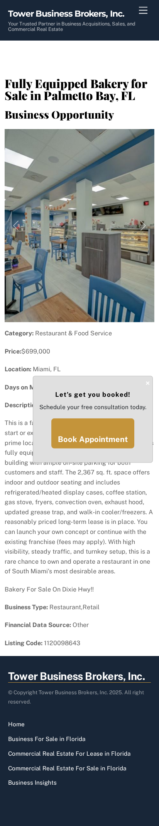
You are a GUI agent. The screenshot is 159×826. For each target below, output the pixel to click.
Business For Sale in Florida (46, 739)
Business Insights (32, 782)
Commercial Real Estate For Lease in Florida (69, 753)
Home (16, 724)
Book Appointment (93, 439)
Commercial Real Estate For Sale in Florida (67, 768)
